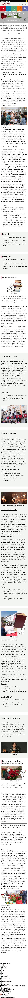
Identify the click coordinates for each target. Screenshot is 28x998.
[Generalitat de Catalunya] (14, 966)
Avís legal (2, 973)
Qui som (2, 970)
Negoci (25, 10)
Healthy (14, 10)
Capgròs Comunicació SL (5, 1)
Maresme (8, 10)
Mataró (2, 10)
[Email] (19, 33)
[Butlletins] (26, 4)
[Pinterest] (16, 33)
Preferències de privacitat (5, 982)
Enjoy (20, 10)
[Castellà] (22, 4)
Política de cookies (4, 976)
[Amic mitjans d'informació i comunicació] (14, 994)
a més (23, 328)
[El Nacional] (26, 1)
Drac (3, 539)
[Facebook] (8, 33)
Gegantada (13, 439)
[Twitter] (11, 33)
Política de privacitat (4, 979)
